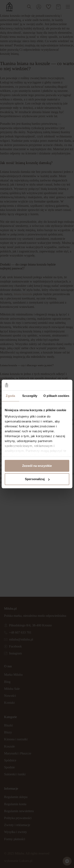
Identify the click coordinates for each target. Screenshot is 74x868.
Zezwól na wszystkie (37, 465)
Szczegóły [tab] (29, 395)
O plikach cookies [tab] (56, 395)
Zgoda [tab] (10, 395)
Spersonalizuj (35, 479)
